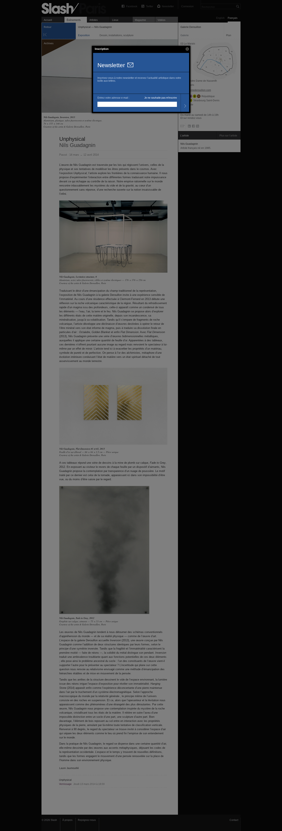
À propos (67, 820)
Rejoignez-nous (87, 820)
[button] (187, 49)
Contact (234, 820)
